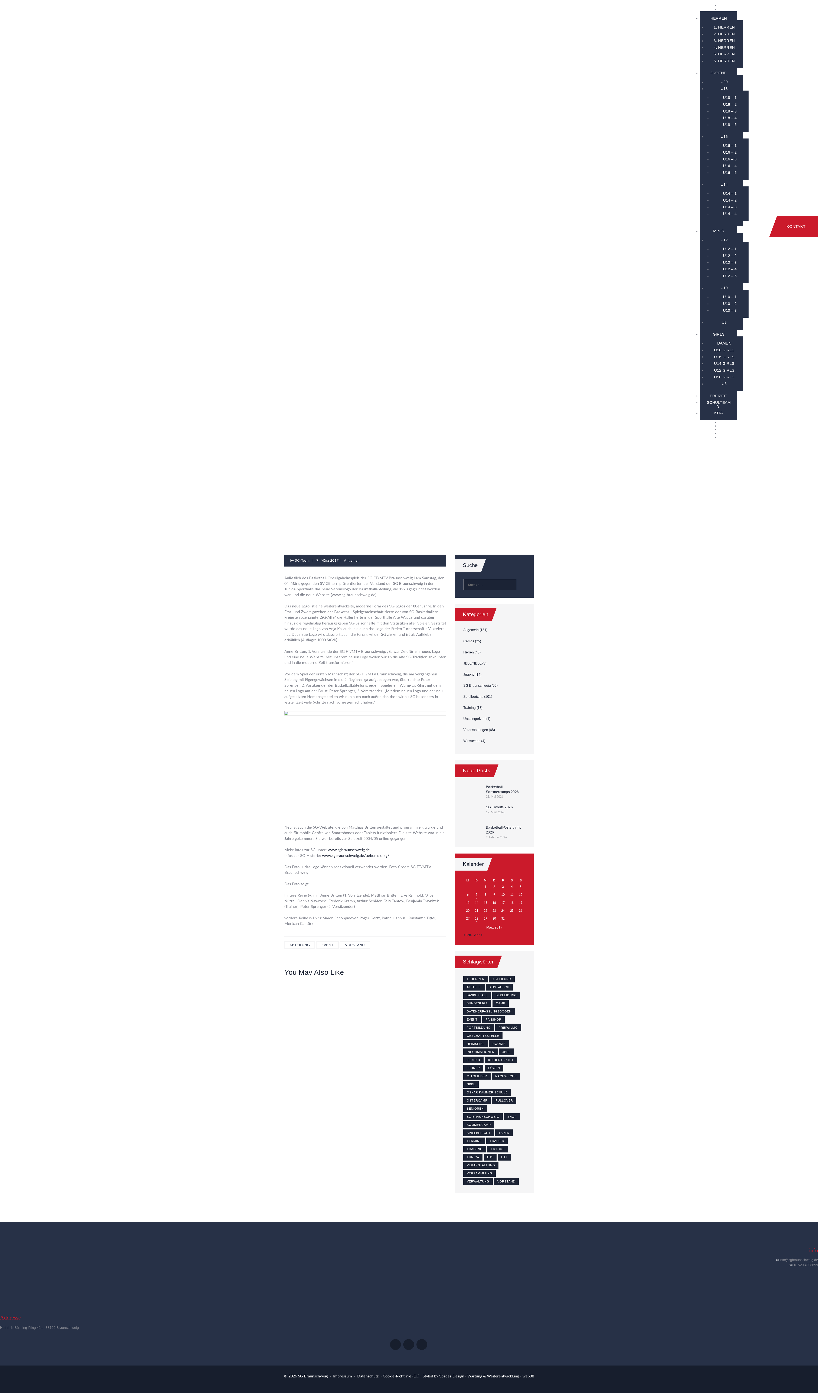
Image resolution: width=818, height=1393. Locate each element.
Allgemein (398, 494)
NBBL (471, 1084)
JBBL (506, 1052)
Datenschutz (368, 1376)
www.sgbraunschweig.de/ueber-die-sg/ (355, 856)
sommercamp (479, 1124)
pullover (504, 1100)
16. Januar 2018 (309, 998)
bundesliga (477, 1003)
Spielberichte (473, 696)
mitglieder (477, 1076)
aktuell (474, 987)
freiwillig (508, 1027)
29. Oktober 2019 (421, 998)
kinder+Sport (501, 1060)
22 (485, 910)
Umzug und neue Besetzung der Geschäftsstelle (421, 1017)
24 (503, 910)
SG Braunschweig (362, 494)
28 (476, 918)
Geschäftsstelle (483, 1035)
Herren (468, 652)
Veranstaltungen (475, 730)
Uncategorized (474, 719)
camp (500, 1003)
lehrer (473, 1068)
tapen (504, 1133)
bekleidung (506, 995)
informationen (480, 1052)
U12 (504, 1157)
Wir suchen (471, 741)
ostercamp (477, 1100)
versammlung (479, 1173)
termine (474, 1141)
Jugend (469, 674)
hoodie (499, 1043)
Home (306, 494)
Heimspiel (475, 1043)
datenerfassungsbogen (489, 1011)
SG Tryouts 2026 (499, 807)
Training (469, 707)
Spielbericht (479, 1133)
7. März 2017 (327, 560)
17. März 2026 (495, 812)
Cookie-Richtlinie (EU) (401, 1376)
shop (512, 1116)
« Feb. (467, 935)
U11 (490, 1157)
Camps (468, 641)
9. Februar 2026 (496, 837)
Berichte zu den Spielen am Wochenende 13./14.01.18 (309, 1021)
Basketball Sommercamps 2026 (502, 789)
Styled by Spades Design (443, 1376)
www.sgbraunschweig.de (348, 850)
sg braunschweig (483, 1116)
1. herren (475, 979)
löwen (494, 1068)
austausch (499, 987)
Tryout (497, 1149)
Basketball (477, 995)
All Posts (327, 494)
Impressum (342, 1376)
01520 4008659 (806, 1265)
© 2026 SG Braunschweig (306, 1376)
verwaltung (478, 1181)
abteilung (299, 945)
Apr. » (478, 935)
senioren (475, 1108)
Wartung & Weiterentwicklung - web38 (500, 1376)
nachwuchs (506, 1076)
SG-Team (303, 560)
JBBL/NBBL (472, 663)
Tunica (473, 1157)
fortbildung (479, 1027)
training (475, 1149)
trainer (497, 1141)
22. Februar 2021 (365, 998)
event (327, 945)
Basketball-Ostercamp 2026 (503, 830)
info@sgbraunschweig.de (798, 1260)
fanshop (493, 1019)
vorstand (355, 945)
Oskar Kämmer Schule (487, 1092)
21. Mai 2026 (494, 796)
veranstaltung (481, 1165)
